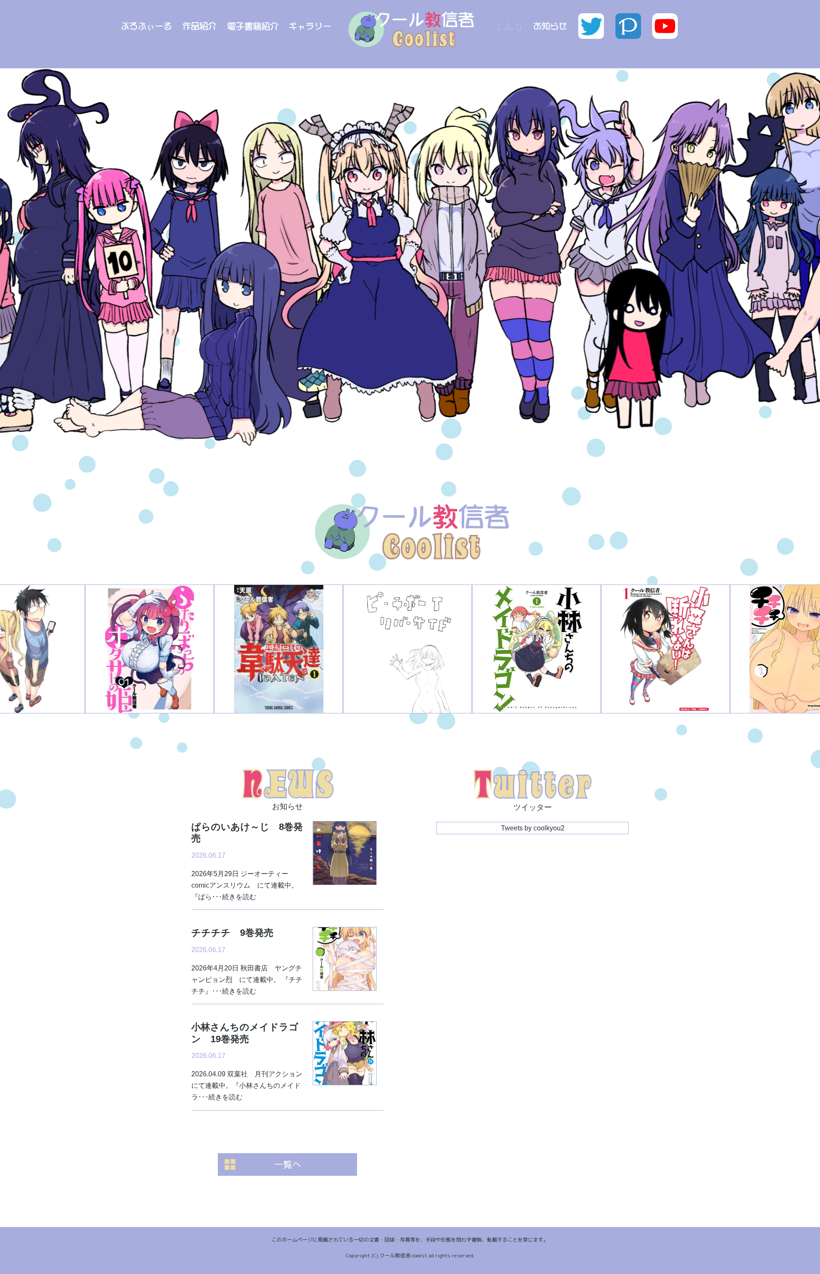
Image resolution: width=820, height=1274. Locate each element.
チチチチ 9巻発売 (232, 932)
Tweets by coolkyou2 (533, 828)
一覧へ (287, 1164)
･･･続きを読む (234, 896)
